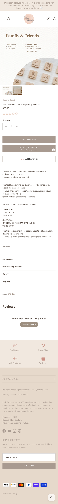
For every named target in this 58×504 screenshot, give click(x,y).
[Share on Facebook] (9, 294)
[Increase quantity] (17, 126)
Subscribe (29, 465)
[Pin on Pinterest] (13, 294)
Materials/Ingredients (12, 266)
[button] (29, 148)
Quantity (6, 120)
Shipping (6, 281)
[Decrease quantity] (5, 126)
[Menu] (3, 18)
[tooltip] (53, 149)
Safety (5, 274)
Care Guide (7, 259)
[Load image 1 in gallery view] (29, 56)
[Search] (10, 18)
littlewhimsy (13, 494)
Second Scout (8, 100)
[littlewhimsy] (29, 19)
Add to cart (29, 139)
